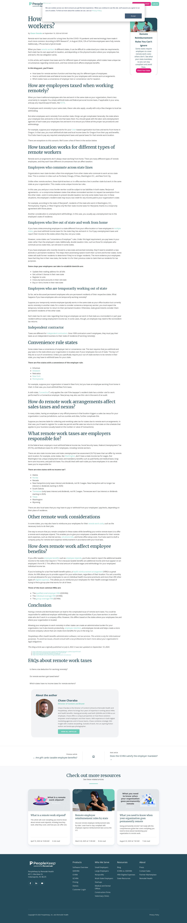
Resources (122, 862)
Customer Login (79, 889)
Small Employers (101, 867)
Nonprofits (99, 874)
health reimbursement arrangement (88, 571)
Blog (119, 867)
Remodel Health (145, 878)
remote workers (47, 49)
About (142, 862)
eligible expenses (42, 580)
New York (36, 376)
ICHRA (75, 874)
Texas (34, 497)
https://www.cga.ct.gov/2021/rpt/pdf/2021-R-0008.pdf (46, 654)
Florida (35, 477)
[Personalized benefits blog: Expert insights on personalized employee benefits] (93, 756)
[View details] (30, 883)
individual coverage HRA (46, 596)
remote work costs (96, 523)
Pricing (75, 882)
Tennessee (36, 491)
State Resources (123, 878)
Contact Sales (144, 871)
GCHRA (75, 878)
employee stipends (74, 558)
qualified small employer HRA (48, 593)
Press (141, 867)
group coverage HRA (44, 598)
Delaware (36, 371)
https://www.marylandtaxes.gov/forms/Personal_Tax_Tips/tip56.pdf (49, 652)
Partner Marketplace (147, 874)
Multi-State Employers (104, 878)
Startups (98, 882)
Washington (70, 456)
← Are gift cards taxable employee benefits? (55, 757)
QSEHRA (76, 871)
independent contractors (57, 333)
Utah (73, 129)
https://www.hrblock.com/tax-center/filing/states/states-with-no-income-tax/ (51, 655)
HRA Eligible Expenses (126, 874)
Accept (133, 16)
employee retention (72, 628)
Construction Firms (102, 892)
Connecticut (44, 392)
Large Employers (102, 871)
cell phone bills (67, 537)
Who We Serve (102, 862)
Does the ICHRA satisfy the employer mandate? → (134, 757)
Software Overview (80, 867)
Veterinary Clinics (102, 896)
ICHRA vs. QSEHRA (124, 871)
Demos (75, 886)
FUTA (62, 103)
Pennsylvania (37, 379)
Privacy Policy (96, 10)
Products (77, 862)
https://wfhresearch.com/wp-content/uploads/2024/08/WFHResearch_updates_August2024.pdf (56, 651)
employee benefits (51, 558)
